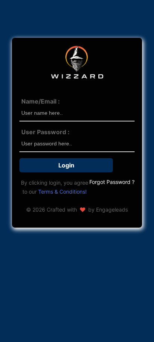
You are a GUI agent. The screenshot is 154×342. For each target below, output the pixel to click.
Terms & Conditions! (62, 191)
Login (66, 165)
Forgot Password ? (112, 182)
